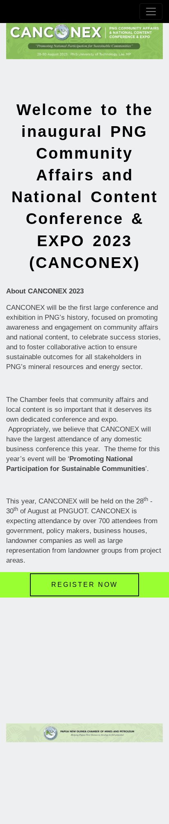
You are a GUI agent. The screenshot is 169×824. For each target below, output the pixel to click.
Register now (84, 584)
